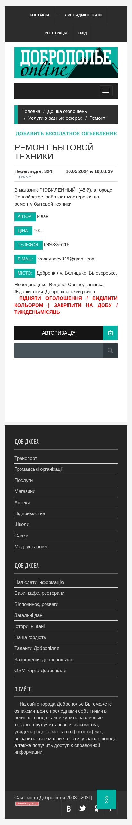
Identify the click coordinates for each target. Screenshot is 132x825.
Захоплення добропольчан (43, 659)
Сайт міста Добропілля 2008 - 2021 (52, 797)
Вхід (82, 33)
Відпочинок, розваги (36, 604)
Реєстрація (56, 33)
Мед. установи (30, 546)
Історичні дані (29, 626)
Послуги (23, 480)
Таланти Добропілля (36, 648)
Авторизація (59, 333)
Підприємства (29, 513)
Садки (21, 535)
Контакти (39, 15)
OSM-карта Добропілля (40, 670)
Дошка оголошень (67, 111)
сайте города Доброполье (55, 704)
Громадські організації (38, 469)
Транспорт (25, 458)
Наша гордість (30, 637)
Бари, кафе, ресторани (39, 593)
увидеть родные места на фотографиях (58, 731)
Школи (21, 524)
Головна (31, 111)
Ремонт (97, 118)
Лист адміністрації (83, 15)
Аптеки (22, 502)
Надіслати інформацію (39, 582)
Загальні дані (28, 615)
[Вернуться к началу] (106, 799)
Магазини (24, 491)
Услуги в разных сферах (55, 118)
